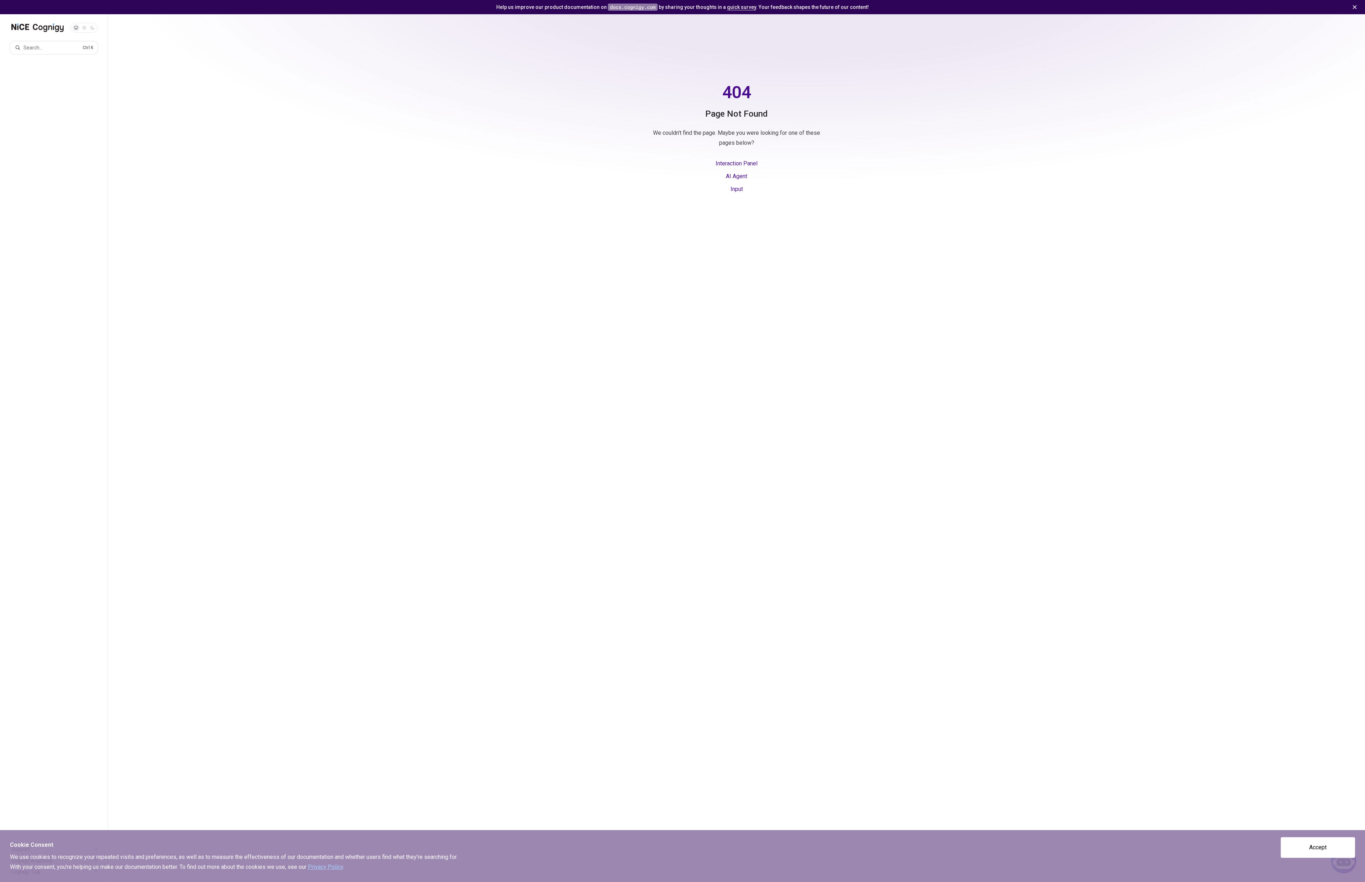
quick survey (741, 7)
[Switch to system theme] (76, 27)
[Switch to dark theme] (92, 27)
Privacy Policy (325, 867)
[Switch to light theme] (84, 27)
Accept (1318, 847)
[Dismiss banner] (1354, 7)
